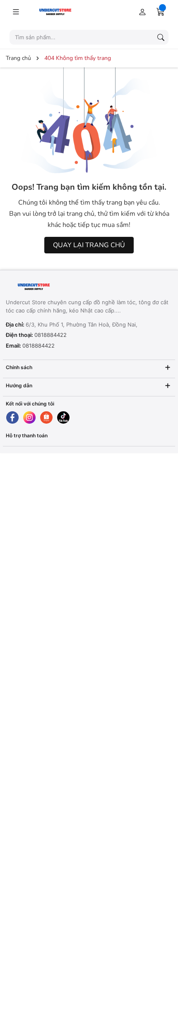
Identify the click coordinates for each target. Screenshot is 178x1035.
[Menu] (16, 11)
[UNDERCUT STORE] (57, 286)
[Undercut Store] (67, 11)
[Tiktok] (63, 417)
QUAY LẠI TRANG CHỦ (89, 245)
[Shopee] (46, 417)
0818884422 (50, 334)
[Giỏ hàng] (160, 11)
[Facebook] (12, 417)
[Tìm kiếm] (160, 37)
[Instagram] (29, 417)
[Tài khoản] (141, 11)
